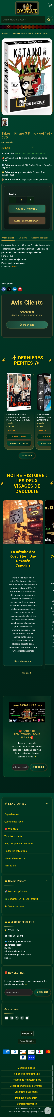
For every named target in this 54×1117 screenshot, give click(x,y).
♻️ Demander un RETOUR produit (21, 899)
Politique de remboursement (26, 1079)
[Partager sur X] (9, 289)
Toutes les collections (15, 851)
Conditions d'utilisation (26, 1091)
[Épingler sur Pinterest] (20, 289)
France (26, 1041)
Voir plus (26, 673)
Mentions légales (26, 1067)
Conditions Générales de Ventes (26, 1085)
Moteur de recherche (14, 858)
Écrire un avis (27, 324)
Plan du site (10, 865)
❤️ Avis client (11, 829)
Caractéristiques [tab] (39, 237)
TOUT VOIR (27, 455)
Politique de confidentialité (26, 1073)
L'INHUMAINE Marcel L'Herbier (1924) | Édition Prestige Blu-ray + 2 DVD (18, 417)
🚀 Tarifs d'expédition (15, 891)
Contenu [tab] (23, 237)
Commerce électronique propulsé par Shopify (27, 1111)
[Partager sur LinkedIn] (14, 289)
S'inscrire (38, 767)
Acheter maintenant (27, 220)
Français (25, 1033)
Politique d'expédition (26, 1098)
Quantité (12, 194)
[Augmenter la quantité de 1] (30, 200)
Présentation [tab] (8, 237)
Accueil (4, 34)
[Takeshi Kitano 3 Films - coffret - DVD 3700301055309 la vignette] (5, 122)
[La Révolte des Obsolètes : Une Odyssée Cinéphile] (23, 522)
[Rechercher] (49, 19)
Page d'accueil (11, 814)
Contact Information (27, 1103)
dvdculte (9, 142)
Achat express (19, 436)
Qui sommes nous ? (14, 821)
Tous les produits (13, 836)
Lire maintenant (21, 661)
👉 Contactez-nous (14, 906)
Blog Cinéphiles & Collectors (18, 843)
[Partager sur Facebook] (3, 289)
